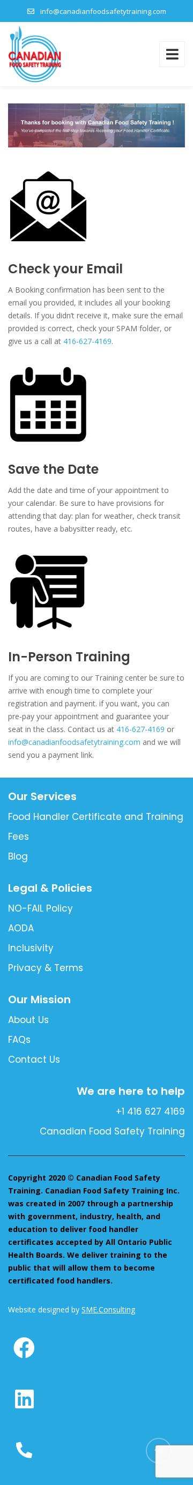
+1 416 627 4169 (150, 1111)
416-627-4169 (86, 341)
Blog (18, 856)
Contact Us (34, 1059)
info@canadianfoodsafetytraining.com (103, 11)
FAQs (19, 1039)
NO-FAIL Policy (40, 908)
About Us (28, 1019)
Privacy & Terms (45, 967)
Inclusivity (31, 948)
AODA (21, 928)
